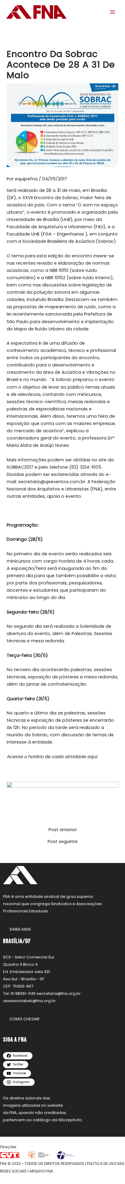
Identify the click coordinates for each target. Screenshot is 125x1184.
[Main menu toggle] (112, 12)
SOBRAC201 (19, 467)
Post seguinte (63, 841)
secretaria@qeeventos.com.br (51, 482)
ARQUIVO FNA (41, 1171)
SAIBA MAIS (20, 929)
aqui (92, 757)
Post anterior (63, 830)
